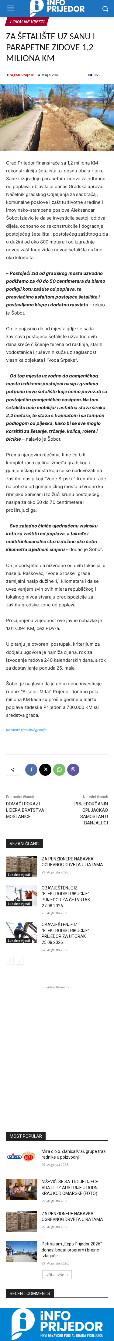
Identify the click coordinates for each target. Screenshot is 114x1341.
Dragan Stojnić (20, 75)
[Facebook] (31, 770)
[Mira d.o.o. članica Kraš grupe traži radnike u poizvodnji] (21, 1159)
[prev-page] (10, 961)
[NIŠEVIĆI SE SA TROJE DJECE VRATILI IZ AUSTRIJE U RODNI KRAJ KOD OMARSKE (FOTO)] (21, 1189)
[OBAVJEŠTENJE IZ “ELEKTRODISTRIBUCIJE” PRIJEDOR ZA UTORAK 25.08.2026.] (21, 932)
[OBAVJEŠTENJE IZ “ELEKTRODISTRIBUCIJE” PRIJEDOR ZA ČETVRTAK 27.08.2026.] (21, 895)
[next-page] (19, 961)
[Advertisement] (57, 1047)
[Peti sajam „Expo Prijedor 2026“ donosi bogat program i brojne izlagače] (21, 1251)
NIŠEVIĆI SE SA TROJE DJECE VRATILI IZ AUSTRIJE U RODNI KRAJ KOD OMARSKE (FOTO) (70, 1187)
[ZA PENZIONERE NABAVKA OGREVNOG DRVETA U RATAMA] (21, 866)
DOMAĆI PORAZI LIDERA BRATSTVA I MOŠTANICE (26, 810)
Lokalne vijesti (27, 21)
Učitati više (55, 1274)
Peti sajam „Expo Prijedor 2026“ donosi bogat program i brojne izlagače (72, 1249)
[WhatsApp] (59, 770)
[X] (45, 770)
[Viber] (73, 770)
